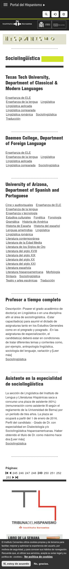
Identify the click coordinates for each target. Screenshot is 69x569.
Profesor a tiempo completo (33, 300)
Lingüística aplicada (19, 106)
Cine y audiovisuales (19, 205)
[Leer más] (17, 439)
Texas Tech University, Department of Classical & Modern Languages (32, 83)
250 (46, 473)
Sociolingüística (46, 114)
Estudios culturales (18, 217)
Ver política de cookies (38, 556)
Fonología (54, 217)
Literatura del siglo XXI (21, 263)
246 (21, 473)
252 (58, 473)
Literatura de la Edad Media (24, 242)
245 (15, 473)
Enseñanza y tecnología (21, 213)
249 (40, 473)
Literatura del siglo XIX (21, 255)
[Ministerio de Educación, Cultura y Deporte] (51, 24)
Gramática (12, 221)
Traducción (13, 118)
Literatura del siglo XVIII (21, 251)
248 (33, 473)
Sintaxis (11, 276)
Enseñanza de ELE (18, 97)
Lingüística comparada (21, 110)
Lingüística (48, 102)
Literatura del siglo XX (20, 259)
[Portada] (34, 39)
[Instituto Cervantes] (17, 22)
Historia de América (35, 221)
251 (52, 473)
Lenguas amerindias (19, 230)
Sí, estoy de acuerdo (16, 563)
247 (27, 473)
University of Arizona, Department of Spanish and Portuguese (32, 191)
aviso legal (56, 552)
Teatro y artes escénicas (21, 280)
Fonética (39, 217)
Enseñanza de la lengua (22, 102)
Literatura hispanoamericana (24, 272)
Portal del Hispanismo (26, 5)
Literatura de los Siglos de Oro (25, 247)
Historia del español (47, 226)
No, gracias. (41, 563)
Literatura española (18, 267)
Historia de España (18, 226)
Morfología (53, 272)
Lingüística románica (19, 114)
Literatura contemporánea (22, 238)
